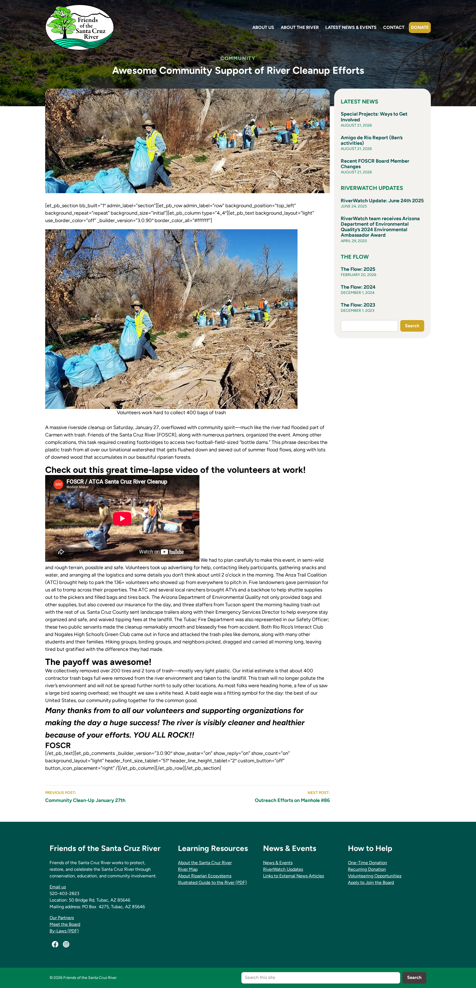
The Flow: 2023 (358, 305)
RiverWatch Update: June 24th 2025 (382, 200)
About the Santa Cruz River (205, 862)
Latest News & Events (351, 27)
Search (412, 325)
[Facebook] (55, 944)
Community (238, 58)
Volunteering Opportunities (374, 875)
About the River (300, 27)
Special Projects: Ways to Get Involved (374, 116)
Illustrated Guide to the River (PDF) (212, 882)
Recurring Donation (367, 869)
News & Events (278, 862)
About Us (263, 27)
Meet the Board (65, 924)
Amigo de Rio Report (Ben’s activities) (371, 140)
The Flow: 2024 (358, 287)
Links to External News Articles (293, 875)
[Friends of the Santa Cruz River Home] (79, 27)
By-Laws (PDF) (64, 931)
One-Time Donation (367, 862)
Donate (420, 27)
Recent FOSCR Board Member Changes (375, 163)
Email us (58, 886)
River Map (188, 869)
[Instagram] (66, 944)
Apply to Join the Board (371, 882)
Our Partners (62, 917)
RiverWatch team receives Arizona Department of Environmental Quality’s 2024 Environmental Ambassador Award (380, 227)
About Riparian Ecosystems (204, 875)
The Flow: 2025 (358, 269)
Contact (393, 27)
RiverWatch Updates (283, 869)
